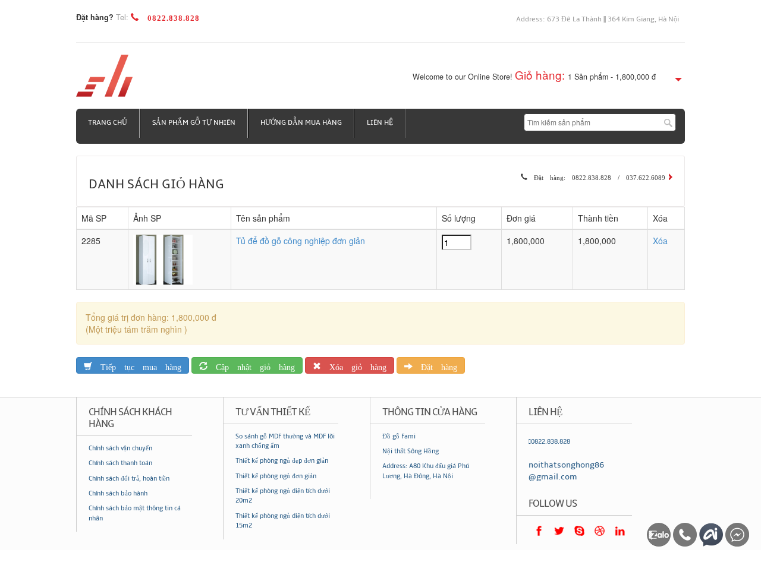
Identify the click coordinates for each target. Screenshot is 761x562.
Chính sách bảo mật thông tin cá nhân (135, 513)
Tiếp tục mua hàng (136, 365)
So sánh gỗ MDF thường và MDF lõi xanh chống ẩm (285, 441)
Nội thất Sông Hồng (410, 451)
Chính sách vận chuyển (120, 448)
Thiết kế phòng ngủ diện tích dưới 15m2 (282, 520)
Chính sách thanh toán (120, 463)
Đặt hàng (435, 365)
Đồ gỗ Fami (399, 436)
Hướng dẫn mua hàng (301, 123)
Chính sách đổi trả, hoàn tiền (129, 478)
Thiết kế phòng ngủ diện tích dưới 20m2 (282, 495)
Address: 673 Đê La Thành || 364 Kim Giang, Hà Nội (597, 19)
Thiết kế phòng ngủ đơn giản (275, 476)
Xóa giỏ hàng (353, 365)
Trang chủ (107, 123)
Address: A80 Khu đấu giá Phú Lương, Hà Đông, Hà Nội (425, 470)
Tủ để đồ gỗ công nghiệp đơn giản (300, 241)
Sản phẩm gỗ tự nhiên (193, 123)
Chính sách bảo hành (118, 493)
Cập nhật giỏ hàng (251, 365)
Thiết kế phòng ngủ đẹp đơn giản (281, 461)
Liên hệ (380, 123)
